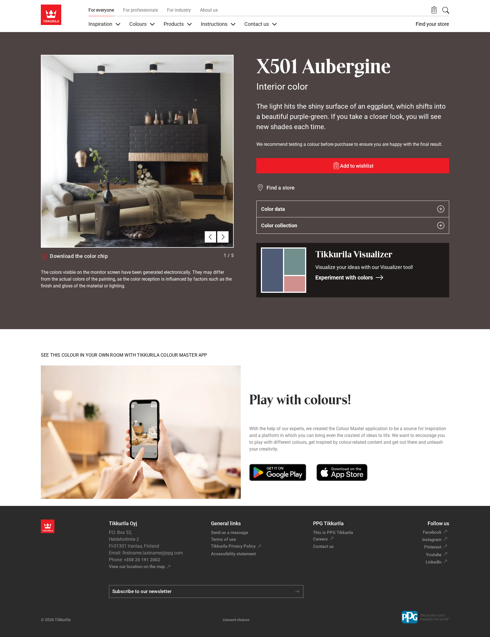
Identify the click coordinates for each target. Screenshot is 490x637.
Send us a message (229, 532)
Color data (273, 209)
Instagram (432, 539)
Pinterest (433, 547)
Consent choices (236, 620)
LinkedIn (434, 562)
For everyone (101, 10)
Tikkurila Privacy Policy (233, 546)
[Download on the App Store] (341, 472)
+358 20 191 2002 (142, 559)
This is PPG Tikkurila (333, 532)
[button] (434, 10)
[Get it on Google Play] (277, 472)
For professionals (140, 10)
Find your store (432, 24)
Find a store (281, 188)
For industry (179, 10)
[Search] (445, 10)
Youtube (434, 554)
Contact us (323, 546)
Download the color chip (79, 256)
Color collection (279, 225)
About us (209, 10)
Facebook (432, 532)
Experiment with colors (344, 277)
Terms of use (223, 539)
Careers (320, 539)
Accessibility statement (233, 553)
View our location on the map (137, 566)
